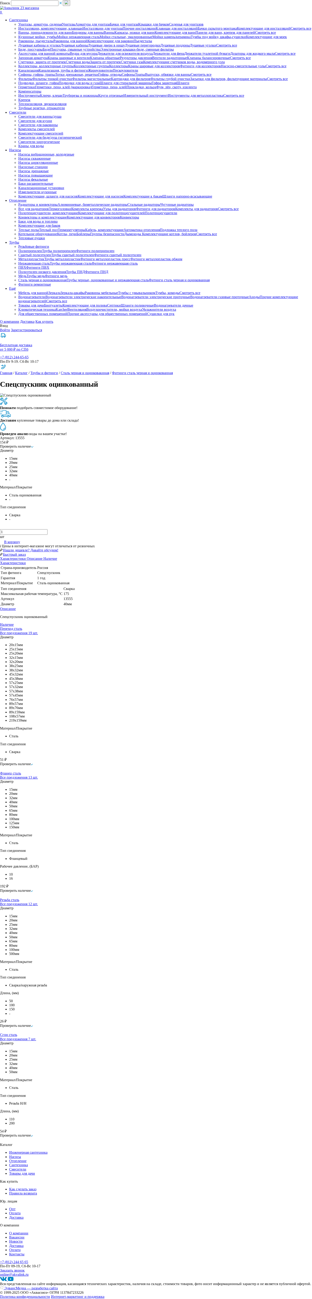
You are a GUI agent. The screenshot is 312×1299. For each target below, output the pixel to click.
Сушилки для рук (161, 314)
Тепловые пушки (31, 238)
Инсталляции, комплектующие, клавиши (50, 28)
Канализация (28, 70)
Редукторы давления (136, 58)
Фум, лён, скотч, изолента (176, 87)
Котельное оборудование (37, 234)
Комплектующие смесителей (40, 133)
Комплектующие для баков (39, 225)
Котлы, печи (67, 234)
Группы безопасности (107, 234)
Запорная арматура (33, 58)
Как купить (44, 321)
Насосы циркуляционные (38, 162)
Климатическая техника (37, 309)
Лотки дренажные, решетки (76, 74)
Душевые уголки (203, 45)
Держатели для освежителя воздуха (125, 53)
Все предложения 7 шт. (18, 1039)
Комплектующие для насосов (100, 196)
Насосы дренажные (33, 171)
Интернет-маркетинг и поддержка (77, 1297)
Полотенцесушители (161, 213)
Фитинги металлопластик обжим (156, 259)
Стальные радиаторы (143, 204)
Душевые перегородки (142, 45)
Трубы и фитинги (44, 373)
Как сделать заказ (22, 1189)
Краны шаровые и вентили (69, 58)
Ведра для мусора (83, 53)
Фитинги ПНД (96, 272)
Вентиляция (76, 309)
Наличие (7, 624)
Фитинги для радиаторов (155, 209)
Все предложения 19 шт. (19, 633)
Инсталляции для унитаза (102, 28)
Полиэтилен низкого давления (42, 272)
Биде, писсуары (30, 49)
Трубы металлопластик (62, 259)
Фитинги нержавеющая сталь (115, 263)
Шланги (183, 83)
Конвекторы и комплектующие (42, 217)
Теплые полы (28, 230)
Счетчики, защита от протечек (42, 62)
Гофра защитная (164, 83)
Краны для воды (31, 146)
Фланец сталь (10, 773)
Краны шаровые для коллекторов (154, 66)
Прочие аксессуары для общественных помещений (107, 314)
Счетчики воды (78, 62)
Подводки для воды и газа (79, 83)
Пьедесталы (143, 41)
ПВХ (22, 267)
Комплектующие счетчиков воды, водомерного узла (184, 62)
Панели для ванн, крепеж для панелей (225, 32)
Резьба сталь (9, 900)
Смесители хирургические (39, 142)
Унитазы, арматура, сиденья (40, 24)
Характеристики (13, 563)
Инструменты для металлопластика (195, 95)
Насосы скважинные (34, 158)
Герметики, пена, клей (109, 87)
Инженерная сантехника (28, 1152)
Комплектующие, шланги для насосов (48, 196)
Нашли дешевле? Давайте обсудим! (30, 550)
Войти (5, 330)
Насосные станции (33, 167)
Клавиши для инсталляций (177, 28)
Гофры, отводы (110, 74)
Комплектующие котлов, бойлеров (169, 234)
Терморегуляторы (71, 230)
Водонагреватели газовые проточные (219, 297)
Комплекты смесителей (36, 129)
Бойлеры (83, 234)
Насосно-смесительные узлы (243, 66)
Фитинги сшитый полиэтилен (117, 255)
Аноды (254, 297)
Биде (46, 49)
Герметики (26, 87)
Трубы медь (35, 276)
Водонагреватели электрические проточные (155, 297)
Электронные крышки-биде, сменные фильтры (137, 49)
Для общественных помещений (42, 314)
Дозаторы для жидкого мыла (252, 53)
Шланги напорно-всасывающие (187, 196)
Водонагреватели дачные (173, 305)
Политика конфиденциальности (25, 1297)
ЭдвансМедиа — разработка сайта (30, 1288)
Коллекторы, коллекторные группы (46, 66)
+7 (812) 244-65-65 (14, 357)
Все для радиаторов (33, 209)
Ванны (109, 32)
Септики (114, 305)
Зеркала (54, 293)
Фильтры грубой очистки (170, 79)
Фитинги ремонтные (34, 284)
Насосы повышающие (35, 175)
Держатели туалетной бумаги (207, 53)
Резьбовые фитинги (33, 246)
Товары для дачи (31, 305)
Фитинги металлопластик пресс (105, 259)
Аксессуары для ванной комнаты (44, 53)
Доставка (27, 321)
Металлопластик (31, 259)
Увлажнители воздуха (159, 309)
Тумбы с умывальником (136, 293)
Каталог (21, 373)
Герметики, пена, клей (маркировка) (63, 87)
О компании (9, 321)
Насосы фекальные (33, 179)
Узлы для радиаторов (119, 209)
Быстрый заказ (14, 554)
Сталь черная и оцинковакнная (42, 280)
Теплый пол (48, 230)
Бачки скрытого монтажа (217, 28)
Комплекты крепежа (87, 209)
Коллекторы (118, 66)
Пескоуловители (125, 70)
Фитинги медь (56, 276)
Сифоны (128, 74)
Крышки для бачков (153, 24)
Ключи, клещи (51, 95)
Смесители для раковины (38, 125)
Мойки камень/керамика (171, 37)
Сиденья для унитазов (186, 24)
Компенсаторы (29, 91)
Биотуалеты (53, 305)
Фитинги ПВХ (37, 267)
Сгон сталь (8, 1035)
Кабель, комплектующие (104, 230)
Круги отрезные (110, 95)
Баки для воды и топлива (38, 221)
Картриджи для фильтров (131, 79)
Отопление (17, 1161)
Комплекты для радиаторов (196, 209)
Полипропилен (30, 251)
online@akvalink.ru (14, 1274)
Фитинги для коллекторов (200, 66)
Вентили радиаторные (169, 58)
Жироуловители (100, 70)
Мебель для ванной (33, 293)
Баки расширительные (35, 183)
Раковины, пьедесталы (35, 41)
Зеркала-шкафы (73, 293)
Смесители (17, 1169)
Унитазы (68, 24)
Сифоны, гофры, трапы (36, 74)
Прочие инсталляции (139, 28)
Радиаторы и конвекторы (38, 204)
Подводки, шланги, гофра (38, 83)
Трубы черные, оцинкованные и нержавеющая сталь (108, 280)
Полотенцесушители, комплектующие (48, 213)
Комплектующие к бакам (142, 196)
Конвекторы (129, 217)
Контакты (16, 1254)
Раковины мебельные (101, 293)
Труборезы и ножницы (80, 95)
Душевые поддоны (175, 45)
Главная (6, 373)
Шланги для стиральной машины (126, 83)
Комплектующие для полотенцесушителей (111, 213)
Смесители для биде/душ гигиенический (50, 137)
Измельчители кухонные (37, 192)
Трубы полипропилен (59, 251)
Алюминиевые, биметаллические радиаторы (92, 204)
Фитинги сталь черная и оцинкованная (179, 280)
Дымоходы (133, 234)
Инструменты (29, 95)
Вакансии (16, 1237)
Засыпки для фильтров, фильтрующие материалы (228, 79)
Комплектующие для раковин (110, 41)
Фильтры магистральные (91, 79)
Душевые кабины (74, 45)
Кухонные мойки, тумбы (37, 37)
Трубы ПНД (75, 272)
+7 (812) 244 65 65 (14, 1262)
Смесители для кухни (35, 121)
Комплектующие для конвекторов (93, 217)
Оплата (15, 1213)
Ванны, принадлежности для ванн (45, 32)
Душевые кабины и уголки (39, 45)
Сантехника (18, 1165)
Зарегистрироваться (26, 330)
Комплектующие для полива (85, 305)
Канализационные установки (41, 188)
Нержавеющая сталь (34, 263)
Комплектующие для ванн (175, 32)
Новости (16, 1241)
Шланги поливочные (137, 305)
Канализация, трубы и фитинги (63, 70)
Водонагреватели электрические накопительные (83, 297)
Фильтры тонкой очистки (52, 79)
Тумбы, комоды (167, 293)
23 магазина (29, 8)
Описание (8, 609)
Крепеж (24, 100)
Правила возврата (23, 1193)
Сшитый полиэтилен (34, 255)
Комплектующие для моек (266, 37)
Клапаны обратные (105, 58)
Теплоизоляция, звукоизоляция (42, 104)
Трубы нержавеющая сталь (71, 263)
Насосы (15, 1157)
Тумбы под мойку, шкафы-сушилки (218, 37)
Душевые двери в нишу (106, 45)
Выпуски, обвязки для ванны (168, 74)
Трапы (140, 74)
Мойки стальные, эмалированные (126, 37)
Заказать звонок (12, 1270)
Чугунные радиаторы (177, 204)
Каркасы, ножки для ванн (134, 32)
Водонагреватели (31, 297)
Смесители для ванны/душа (39, 116)
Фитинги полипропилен (95, 251)
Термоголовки (60, 209)
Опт (12, 1209)
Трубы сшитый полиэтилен (72, 255)
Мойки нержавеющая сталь (78, 37)
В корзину (12, 542)
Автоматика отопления (142, 230)
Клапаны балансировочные (208, 58)
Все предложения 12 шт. (19, 904)
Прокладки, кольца (141, 87)
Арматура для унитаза (92, 24)
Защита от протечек (105, 62)
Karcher (61, 309)
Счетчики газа (132, 62)
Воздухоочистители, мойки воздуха (114, 309)
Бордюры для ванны (88, 32)
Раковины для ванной (70, 41)
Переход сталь (11, 629)
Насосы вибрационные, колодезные (46, 154)
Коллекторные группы (91, 66)
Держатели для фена (168, 53)
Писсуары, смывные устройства (75, 49)
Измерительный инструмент (145, 95)
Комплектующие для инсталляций (264, 28)
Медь (22, 276)
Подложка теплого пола (178, 230)
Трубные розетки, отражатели (41, 108)
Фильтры (25, 79)
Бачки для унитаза (124, 24)
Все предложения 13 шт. (19, 777)
